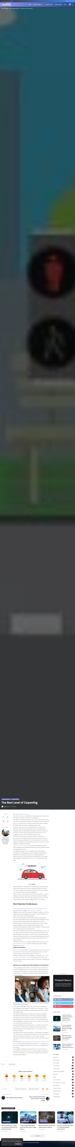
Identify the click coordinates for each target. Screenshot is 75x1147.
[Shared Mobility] (6, 4)
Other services (56, 1079)
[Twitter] (7, 817)
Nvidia (36, 1019)
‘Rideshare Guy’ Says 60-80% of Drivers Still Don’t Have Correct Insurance (5, 840)
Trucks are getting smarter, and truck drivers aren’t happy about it (67, 1027)
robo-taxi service (32, 858)
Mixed (54, 1077)
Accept (18, 1143)
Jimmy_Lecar (6, 806)
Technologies (15, 799)
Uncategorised (56, 1096)
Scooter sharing (57, 1088)
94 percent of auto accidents (34, 910)
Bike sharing (56, 1060)
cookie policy (18, 1141)
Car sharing (56, 1065)
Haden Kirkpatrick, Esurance (22, 814)
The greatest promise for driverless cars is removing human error (30, 908)
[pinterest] (63, 1006)
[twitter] (63, 1003)
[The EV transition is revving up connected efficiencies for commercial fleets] (56, 1018)
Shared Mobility (6, 799)
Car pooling (56, 1063)
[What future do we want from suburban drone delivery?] (56, 1038)
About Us (55, 1057)
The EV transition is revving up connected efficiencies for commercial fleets (67, 1017)
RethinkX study (18, 950)
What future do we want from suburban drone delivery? (67, 1037)
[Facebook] (3, 817)
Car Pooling (12, 1064)
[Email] (7, 821)
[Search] (72, 4)
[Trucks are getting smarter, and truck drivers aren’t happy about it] (56, 1028)
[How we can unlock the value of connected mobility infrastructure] (56, 1046)
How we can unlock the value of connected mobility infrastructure (67, 1045)
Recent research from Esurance (21, 845)
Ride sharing (56, 1085)
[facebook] (63, 999)
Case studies (56, 1068)
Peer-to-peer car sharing (59, 1082)
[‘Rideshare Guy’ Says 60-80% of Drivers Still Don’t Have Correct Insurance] (5, 832)
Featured (55, 1074)
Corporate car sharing (58, 1071)
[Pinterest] (3, 821)
